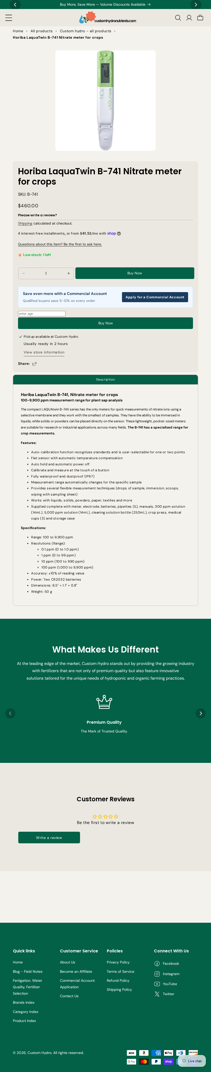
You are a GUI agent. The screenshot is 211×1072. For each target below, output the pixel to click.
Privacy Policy (118, 962)
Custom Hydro (39, 1052)
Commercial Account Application (77, 983)
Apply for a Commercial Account (155, 297)
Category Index (25, 1011)
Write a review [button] (49, 837)
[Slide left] (10, 713)
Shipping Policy (119, 989)
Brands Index (23, 1002)
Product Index (24, 1020)
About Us (67, 962)
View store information (44, 352)
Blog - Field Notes (27, 971)
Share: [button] (24, 363)
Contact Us (69, 996)
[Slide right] (201, 713)
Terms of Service (120, 971)
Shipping (25, 223)
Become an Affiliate (76, 971)
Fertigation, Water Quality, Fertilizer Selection (27, 987)
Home (18, 962)
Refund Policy (118, 980)
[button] (8, 17)
